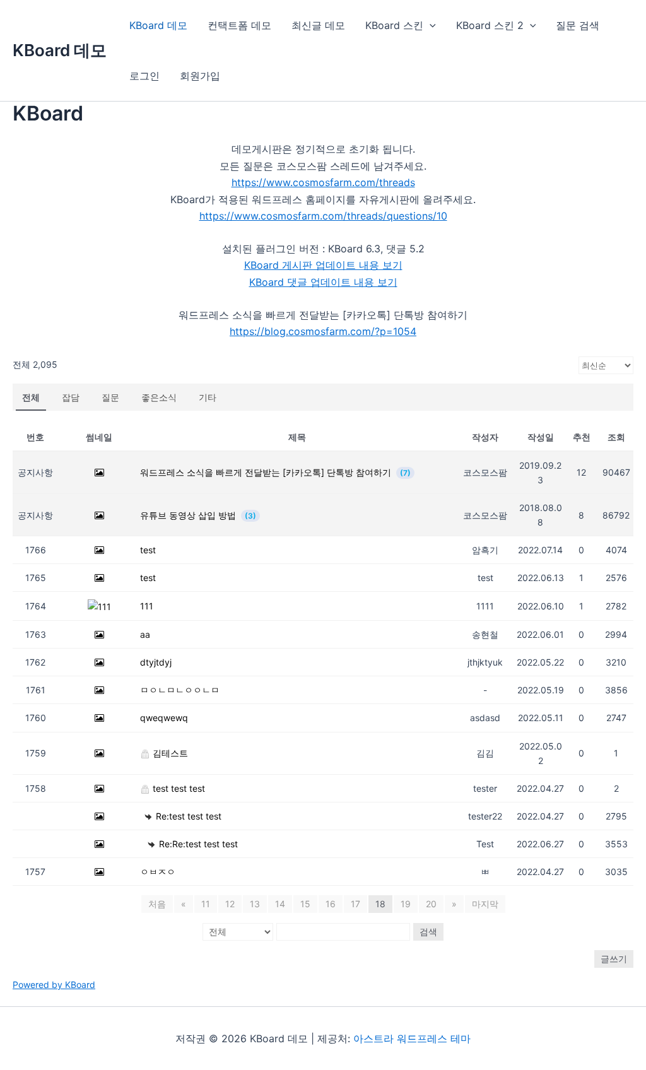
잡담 (70, 397)
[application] (429, 25)
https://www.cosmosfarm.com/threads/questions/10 (323, 215)
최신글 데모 (318, 25)
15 (305, 903)
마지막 (485, 903)
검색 (428, 931)
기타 (207, 397)
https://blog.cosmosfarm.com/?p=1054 (323, 331)
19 (406, 903)
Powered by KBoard (54, 984)
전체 (31, 397)
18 (380, 903)
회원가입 (200, 75)
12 (230, 903)
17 (355, 903)
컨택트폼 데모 (239, 25)
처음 (157, 903)
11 (205, 903)
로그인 (144, 75)
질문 (110, 397)
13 (255, 903)
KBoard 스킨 (394, 25)
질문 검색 (577, 25)
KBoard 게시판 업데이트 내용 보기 (323, 265)
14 (280, 903)
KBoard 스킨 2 (490, 25)
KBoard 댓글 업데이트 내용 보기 (323, 282)
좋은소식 (159, 397)
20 (431, 903)
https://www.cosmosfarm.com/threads (323, 182)
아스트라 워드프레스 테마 (412, 1038)
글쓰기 (614, 958)
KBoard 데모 (60, 50)
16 (331, 903)
